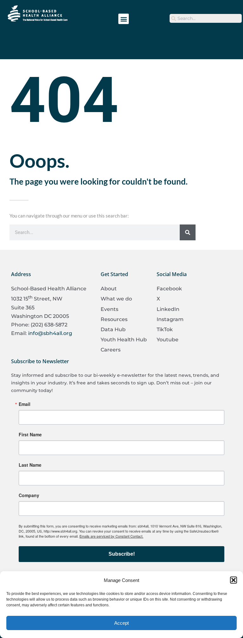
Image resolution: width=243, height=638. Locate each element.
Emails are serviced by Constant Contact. (111, 536)
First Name (30, 434)
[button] (233, 580)
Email (24, 404)
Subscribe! (122, 554)
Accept (121, 623)
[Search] (188, 232)
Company (29, 495)
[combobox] (206, 18)
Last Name (30, 465)
